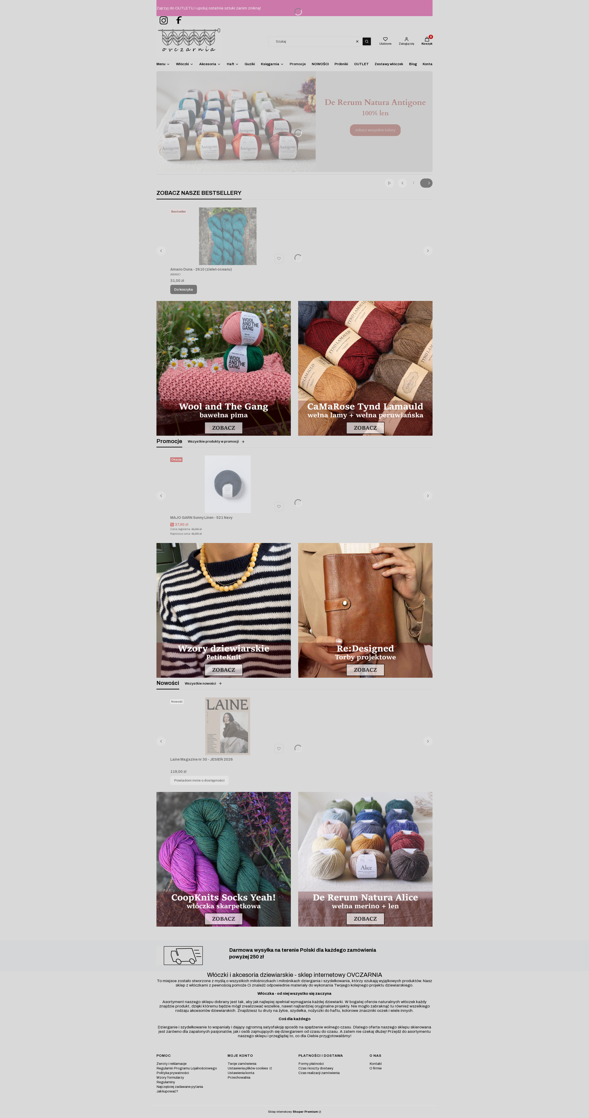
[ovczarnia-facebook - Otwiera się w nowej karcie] (177, 20)
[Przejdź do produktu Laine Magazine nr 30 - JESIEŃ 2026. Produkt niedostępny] (227, 726)
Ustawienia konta (241, 1073)
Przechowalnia (239, 1077)
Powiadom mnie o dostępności (199, 780)
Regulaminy (165, 1082)
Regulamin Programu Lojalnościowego (186, 1068)
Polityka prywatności (172, 1073)
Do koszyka (183, 289)
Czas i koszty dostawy (315, 1068)
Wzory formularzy (170, 1077)
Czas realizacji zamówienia (319, 1073)
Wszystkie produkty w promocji (213, 441)
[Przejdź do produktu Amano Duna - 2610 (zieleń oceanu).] (227, 236)
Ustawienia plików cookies (248, 1068)
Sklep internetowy (293, 1111)
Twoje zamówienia (242, 1063)
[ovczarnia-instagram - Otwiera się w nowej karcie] (162, 20)
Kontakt (376, 1063)
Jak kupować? (167, 1091)
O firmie (376, 1068)
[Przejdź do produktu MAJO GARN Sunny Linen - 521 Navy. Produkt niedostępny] (227, 484)
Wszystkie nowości (200, 683)
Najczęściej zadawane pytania (179, 1087)
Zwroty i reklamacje (171, 1063)
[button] (367, 41)
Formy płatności (311, 1063)
